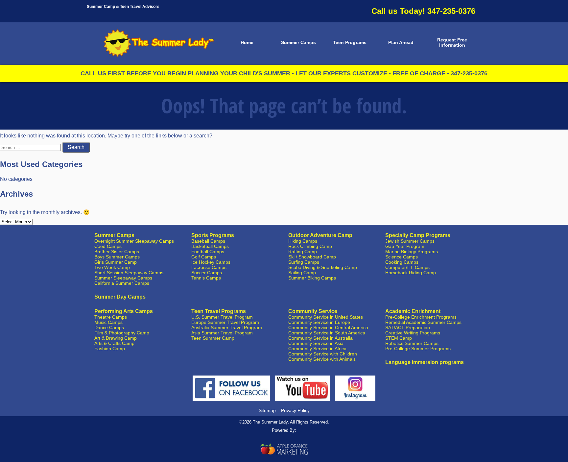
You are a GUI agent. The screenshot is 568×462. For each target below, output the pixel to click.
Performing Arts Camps (123, 311)
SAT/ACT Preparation (407, 327)
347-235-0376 (451, 11)
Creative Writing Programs (412, 332)
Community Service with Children (322, 353)
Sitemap (267, 410)
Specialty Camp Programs (417, 235)
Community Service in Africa (317, 348)
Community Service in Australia (320, 338)
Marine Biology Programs (411, 251)
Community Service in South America (326, 332)
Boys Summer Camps (117, 256)
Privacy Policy (295, 410)
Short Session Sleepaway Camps (128, 272)
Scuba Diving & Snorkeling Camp (322, 267)
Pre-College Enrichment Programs (421, 317)
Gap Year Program (404, 246)
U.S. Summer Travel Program (222, 317)
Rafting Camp (302, 251)
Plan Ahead (401, 42)
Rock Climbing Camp (310, 246)
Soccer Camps (206, 272)
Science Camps (401, 256)
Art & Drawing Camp (115, 338)
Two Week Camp (112, 267)
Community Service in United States (325, 317)
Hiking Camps (302, 241)
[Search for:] (31, 147)
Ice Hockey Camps (210, 262)
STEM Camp (398, 338)
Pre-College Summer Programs (418, 348)
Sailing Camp (302, 272)
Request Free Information (452, 42)
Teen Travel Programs (218, 311)
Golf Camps (203, 256)
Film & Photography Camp (121, 332)
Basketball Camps (210, 246)
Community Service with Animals (322, 359)
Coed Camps (108, 246)
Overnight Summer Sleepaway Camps (134, 241)
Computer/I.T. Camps (407, 267)
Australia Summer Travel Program (226, 327)
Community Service (312, 311)
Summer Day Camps (120, 297)
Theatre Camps (110, 317)
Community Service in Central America (328, 327)
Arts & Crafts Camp (114, 343)
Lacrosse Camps (208, 267)
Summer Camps (298, 42)
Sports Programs (212, 235)
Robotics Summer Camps (411, 343)
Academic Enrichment (412, 311)
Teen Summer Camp (212, 338)
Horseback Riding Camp (410, 272)
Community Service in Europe (319, 322)
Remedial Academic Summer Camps (423, 322)
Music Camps (108, 322)
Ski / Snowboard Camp (312, 256)
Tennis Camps (206, 277)
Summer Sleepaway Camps (123, 277)
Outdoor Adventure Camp (320, 235)
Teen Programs (350, 42)
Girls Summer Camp (115, 262)
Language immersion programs (424, 362)
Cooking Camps (401, 262)
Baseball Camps (208, 241)
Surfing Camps (303, 262)
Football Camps (207, 251)
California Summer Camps (121, 283)
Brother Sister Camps (116, 251)
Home (247, 42)
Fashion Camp (109, 348)
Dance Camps (109, 327)
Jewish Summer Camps (410, 241)
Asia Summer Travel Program (222, 332)
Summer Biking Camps (312, 277)
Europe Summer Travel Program (225, 322)
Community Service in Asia (315, 343)
